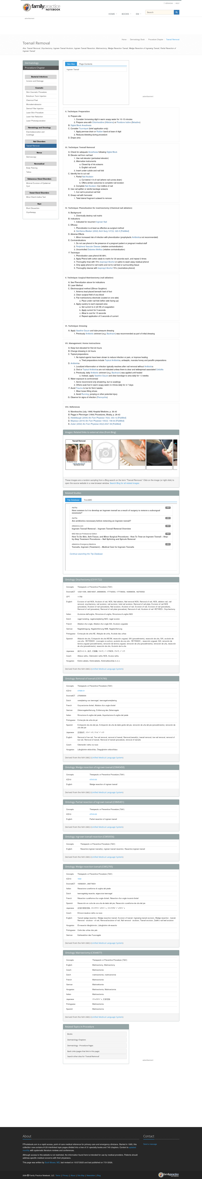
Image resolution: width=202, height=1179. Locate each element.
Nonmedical (39, 163)
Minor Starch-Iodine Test (36, 197)
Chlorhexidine (98, 122)
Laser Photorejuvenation (35, 120)
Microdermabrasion (33, 104)
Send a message (150, 1144)
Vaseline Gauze (83, 330)
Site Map (81, 1175)
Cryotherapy (31, 212)
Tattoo (28, 172)
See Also (71, 64)
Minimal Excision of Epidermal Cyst (38, 184)
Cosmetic (39, 87)
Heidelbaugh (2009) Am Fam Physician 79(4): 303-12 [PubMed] (98, 417)
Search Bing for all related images (124, 483)
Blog (99, 1175)
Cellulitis (159, 369)
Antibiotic (136, 237)
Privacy (66, 1175)
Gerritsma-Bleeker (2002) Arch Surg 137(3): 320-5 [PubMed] (102, 231)
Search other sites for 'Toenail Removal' (83, 1056)
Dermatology (31, 62)
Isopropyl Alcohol (107, 261)
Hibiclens (109, 122)
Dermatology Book (137, 39)
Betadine (136, 122)
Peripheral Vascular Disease (88, 246)
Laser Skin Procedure (34, 112)
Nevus (39, 152)
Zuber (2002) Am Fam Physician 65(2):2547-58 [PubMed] (96, 423)
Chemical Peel (32, 100)
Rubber (99, 131)
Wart (39, 204)
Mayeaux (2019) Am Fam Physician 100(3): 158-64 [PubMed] (97, 420)
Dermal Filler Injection (35, 108)
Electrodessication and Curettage (35, 133)
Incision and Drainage (34, 81)
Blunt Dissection (32, 208)
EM (137, 13)
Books (125, 13)
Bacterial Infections (39, 76)
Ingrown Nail (101, 221)
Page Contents (85, 64)
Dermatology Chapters (76, 1039)
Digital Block (76, 125)
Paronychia (102, 397)
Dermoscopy (31, 156)
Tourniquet (83, 128)
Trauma (79, 388)
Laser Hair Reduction (34, 116)
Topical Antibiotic (112, 360)
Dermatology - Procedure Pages (80, 1045)
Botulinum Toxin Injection (36, 96)
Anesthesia (86, 125)
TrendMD (88, 499)
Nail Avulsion (87, 176)
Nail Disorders (39, 141)
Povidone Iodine (124, 122)
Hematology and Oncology (39, 127)
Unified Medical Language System (107, 669)
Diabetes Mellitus (95, 249)
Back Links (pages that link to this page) (83, 1051)
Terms (58, 1175)
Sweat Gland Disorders (39, 192)
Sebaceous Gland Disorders (39, 178)
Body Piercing (31, 167)
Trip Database (73, 499)
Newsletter (91, 1175)
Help (177, 3)
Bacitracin (111, 333)
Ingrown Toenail (73, 69)
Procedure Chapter (155, 39)
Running (85, 394)
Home (112, 13)
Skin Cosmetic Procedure (36, 92)
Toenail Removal (32, 145)
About (73, 1175)
